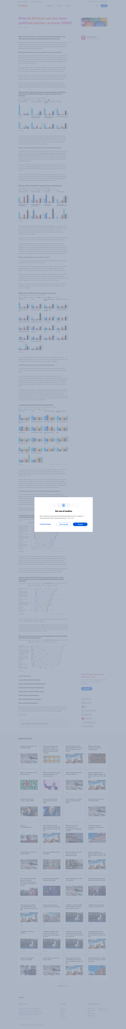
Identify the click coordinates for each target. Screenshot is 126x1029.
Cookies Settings (45, 524)
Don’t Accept (64, 524)
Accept (80, 524)
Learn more (70, 518)
